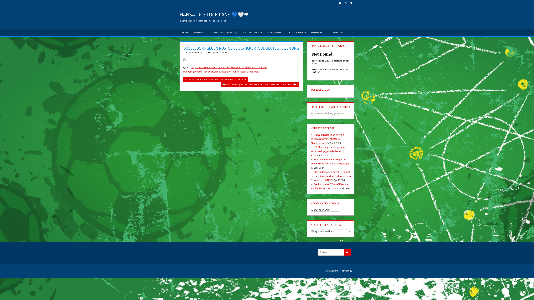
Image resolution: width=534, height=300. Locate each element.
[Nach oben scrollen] (529, 295)
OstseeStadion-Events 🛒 (224, 32)
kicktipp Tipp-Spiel (253, 32)
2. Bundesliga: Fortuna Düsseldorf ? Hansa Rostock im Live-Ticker (216, 80)
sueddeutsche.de (219, 52)
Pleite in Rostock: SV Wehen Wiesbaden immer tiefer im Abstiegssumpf (327, 139)
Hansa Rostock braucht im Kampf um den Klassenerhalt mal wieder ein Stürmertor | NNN (331, 176)
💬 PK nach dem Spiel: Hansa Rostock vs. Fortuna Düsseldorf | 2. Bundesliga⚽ (259, 85)
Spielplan (199, 32)
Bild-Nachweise (297, 32)
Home (185, 32)
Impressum (337, 32)
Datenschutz (318, 32)
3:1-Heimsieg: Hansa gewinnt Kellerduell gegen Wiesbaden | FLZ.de (328, 151)
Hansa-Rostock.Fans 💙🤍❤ (214, 14)
